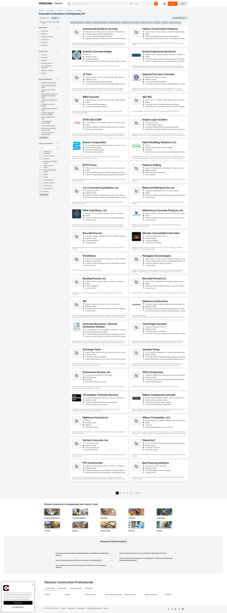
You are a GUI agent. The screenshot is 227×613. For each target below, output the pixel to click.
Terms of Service (80, 608)
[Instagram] (179, 609)
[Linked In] (168, 609)
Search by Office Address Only (49, 22)
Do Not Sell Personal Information (94, 608)
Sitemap (106, 608)
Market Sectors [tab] (62, 588)
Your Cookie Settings (18, 607)
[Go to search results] (57, 147)
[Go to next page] (140, 493)
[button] (40, 31)
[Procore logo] (45, 4)
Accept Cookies (18, 602)
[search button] (156, 4)
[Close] (32, 584)
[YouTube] (183, 609)
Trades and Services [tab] (75, 588)
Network (59, 3)
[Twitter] (175, 609)
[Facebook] (171, 609)
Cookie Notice (25, 599)
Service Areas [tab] (88, 588)
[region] (18, 597)
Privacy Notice (71, 608)
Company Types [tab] (50, 588)
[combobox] (143, 3)
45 (137, 493)
